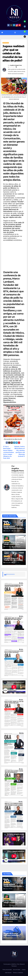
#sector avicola (21, 71)
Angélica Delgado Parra (16, 65)
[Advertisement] (14, 257)
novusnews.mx (9, 921)
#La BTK (10, 71)
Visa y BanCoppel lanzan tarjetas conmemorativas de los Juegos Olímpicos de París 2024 (8, 452)
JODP (14, 562)
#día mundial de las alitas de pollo (16, 69)
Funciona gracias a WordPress (10, 964)
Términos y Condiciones (18, 972)
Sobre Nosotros (8, 972)
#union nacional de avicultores (15, 73)
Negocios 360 (5, 42)
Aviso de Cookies (16, 969)
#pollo (15, 71)
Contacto (23, 969)
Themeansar (14, 966)
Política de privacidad (7, 969)
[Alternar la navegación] (15, 32)
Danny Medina (16, 530)
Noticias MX (6, 915)
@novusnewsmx (10, 574)
